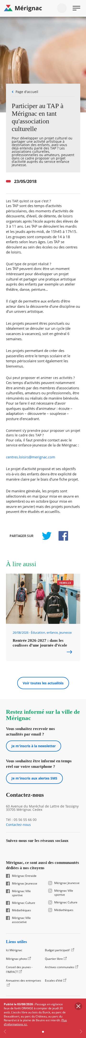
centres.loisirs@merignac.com (30, 457)
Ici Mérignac (14, 950)
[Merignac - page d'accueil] (43, 8)
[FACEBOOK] (60, 536)
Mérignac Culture (23, 903)
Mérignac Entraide (24, 876)
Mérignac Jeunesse (24, 883)
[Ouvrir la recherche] (62, 8)
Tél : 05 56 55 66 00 (21, 819)
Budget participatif (57, 950)
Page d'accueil (27, 91)
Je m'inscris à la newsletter (33, 746)
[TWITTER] (46, 536)
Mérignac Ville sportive (21, 893)
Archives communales (59, 967)
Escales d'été (53, 980)
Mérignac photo (16, 959)
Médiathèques (21, 910)
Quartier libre (54, 959)
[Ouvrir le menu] (76, 8)
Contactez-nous (18, 824)
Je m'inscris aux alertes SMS (34, 778)
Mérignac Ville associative (21, 920)
